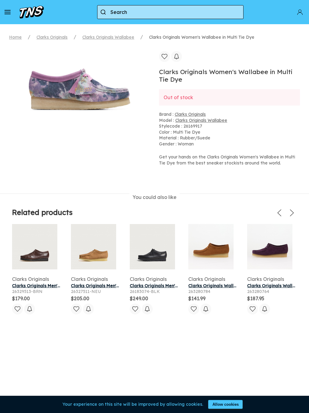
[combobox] (170, 12)
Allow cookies (225, 404)
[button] (7, 12)
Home (15, 37)
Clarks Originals (52, 37)
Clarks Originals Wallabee (108, 37)
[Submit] (103, 12)
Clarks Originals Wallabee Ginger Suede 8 (234, 285)
